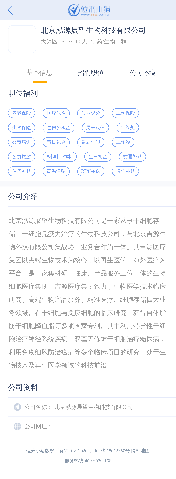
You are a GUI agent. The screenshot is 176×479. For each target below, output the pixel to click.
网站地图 (140, 450)
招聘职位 (91, 72)
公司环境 (142, 72)
